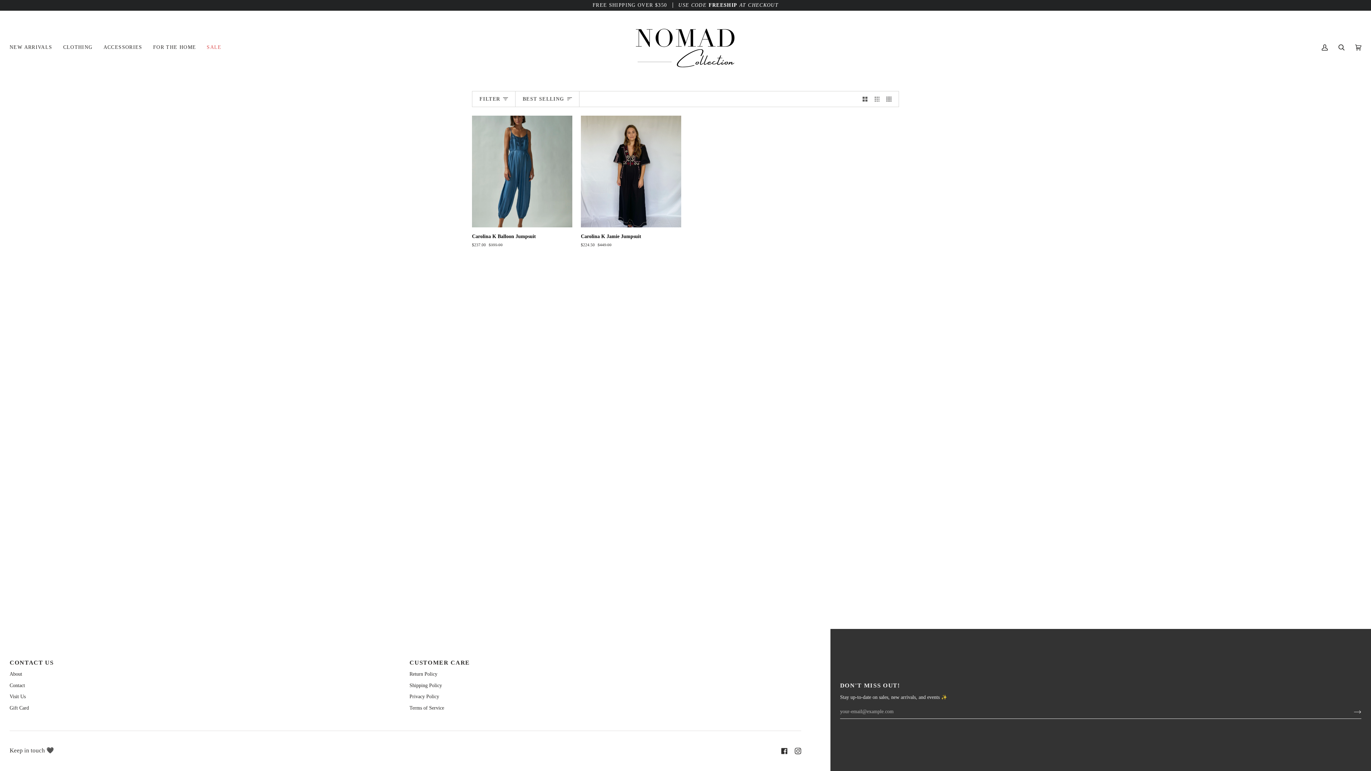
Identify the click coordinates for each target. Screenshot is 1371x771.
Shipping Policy (426, 685)
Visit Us (18, 696)
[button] (78, 47)
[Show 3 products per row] (877, 99)
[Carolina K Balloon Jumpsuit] (522, 171)
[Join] (1351, 711)
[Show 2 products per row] (865, 99)
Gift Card (19, 708)
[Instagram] (798, 751)
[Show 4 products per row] (891, 99)
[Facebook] (784, 751)
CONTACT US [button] (32, 662)
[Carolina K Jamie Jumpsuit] (631, 171)
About (16, 674)
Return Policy (423, 674)
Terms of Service (427, 708)
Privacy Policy (424, 696)
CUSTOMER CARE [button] (440, 662)
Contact (17, 685)
